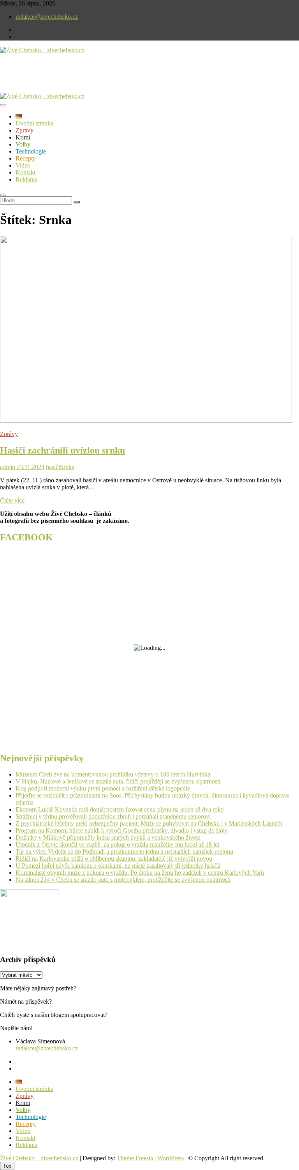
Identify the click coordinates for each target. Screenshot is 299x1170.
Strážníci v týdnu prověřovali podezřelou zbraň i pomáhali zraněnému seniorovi (113, 816)
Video (23, 165)
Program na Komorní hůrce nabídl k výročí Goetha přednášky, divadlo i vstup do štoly (122, 830)
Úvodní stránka (34, 123)
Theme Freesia (135, 1158)
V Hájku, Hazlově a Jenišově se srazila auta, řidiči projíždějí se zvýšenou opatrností (118, 781)
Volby (23, 144)
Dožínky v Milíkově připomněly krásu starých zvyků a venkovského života (108, 837)
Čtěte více (12, 500)
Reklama (26, 179)
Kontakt (25, 172)
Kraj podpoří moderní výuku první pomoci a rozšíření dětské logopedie (103, 788)
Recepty (26, 158)
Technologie (31, 151)
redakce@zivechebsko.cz (47, 16)
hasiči (53, 467)
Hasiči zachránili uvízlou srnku (62, 450)
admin (7, 467)
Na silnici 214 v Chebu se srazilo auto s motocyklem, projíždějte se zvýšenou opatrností (123, 879)
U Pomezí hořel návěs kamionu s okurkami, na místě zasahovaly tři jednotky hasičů (118, 865)
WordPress (170, 1158)
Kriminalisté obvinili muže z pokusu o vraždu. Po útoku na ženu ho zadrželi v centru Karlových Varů (140, 872)
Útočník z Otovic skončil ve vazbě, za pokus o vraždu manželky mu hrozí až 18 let (117, 844)
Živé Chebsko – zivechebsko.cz (39, 1158)
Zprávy (24, 130)
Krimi (23, 137)
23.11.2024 (29, 467)
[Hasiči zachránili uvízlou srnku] (146, 420)
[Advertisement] (91, 79)
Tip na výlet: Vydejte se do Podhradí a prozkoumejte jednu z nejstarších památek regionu (124, 851)
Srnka (67, 467)
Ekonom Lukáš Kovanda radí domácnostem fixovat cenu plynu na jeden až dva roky (120, 809)
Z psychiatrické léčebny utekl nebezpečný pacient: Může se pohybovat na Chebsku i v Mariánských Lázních (149, 823)
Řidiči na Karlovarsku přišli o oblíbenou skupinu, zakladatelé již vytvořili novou (114, 858)
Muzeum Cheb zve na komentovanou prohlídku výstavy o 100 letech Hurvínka (113, 774)
